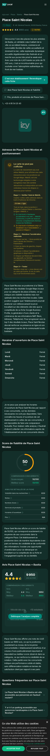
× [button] (47, 722)
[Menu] (45, 4)
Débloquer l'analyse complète (25, 616)
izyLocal (5, 15)
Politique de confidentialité (34, 743)
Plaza (13, 15)
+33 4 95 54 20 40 (13, 103)
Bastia (19, 15)
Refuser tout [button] (37, 748)
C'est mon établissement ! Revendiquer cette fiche (23, 79)
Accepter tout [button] (13, 748)
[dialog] (25, 737)
